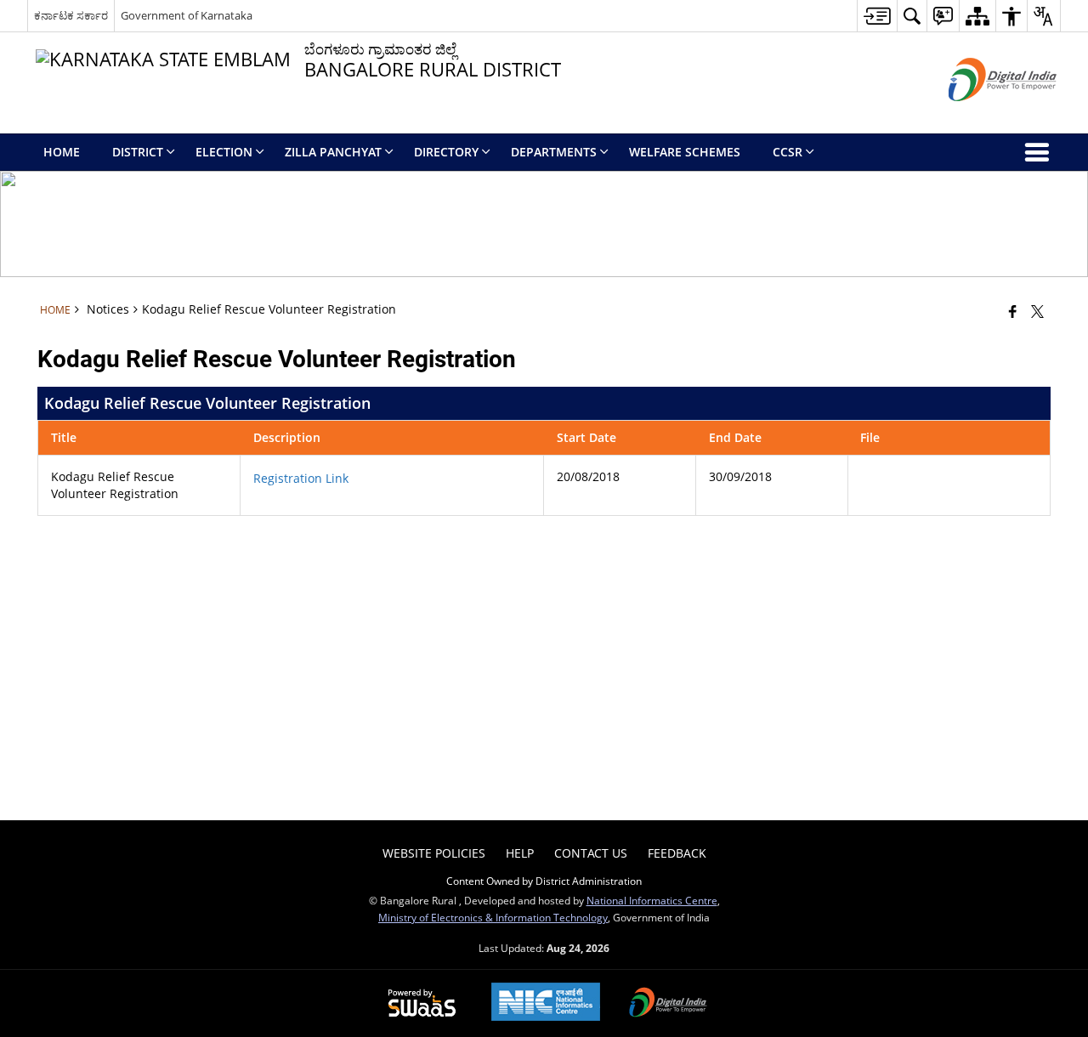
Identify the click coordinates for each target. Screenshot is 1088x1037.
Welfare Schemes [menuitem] (684, 152)
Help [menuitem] (520, 853)
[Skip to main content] (877, 15)
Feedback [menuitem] (677, 853)
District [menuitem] (137, 152)
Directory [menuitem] (446, 152)
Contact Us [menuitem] (590, 853)
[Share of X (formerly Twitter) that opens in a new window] (1037, 311)
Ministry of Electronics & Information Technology (493, 917)
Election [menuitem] (224, 152)
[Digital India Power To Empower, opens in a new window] (668, 1004)
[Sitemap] (977, 15)
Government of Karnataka (186, 15)
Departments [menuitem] (554, 152)
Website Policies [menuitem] (433, 853)
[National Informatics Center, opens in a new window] (546, 1003)
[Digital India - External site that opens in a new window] (981, 115)
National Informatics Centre (651, 900)
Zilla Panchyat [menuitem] (333, 152)
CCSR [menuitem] (787, 152)
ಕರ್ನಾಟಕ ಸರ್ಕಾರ (71, 15)
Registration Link (300, 478)
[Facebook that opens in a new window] (1012, 311)
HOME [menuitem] (61, 152)
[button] (911, 15)
